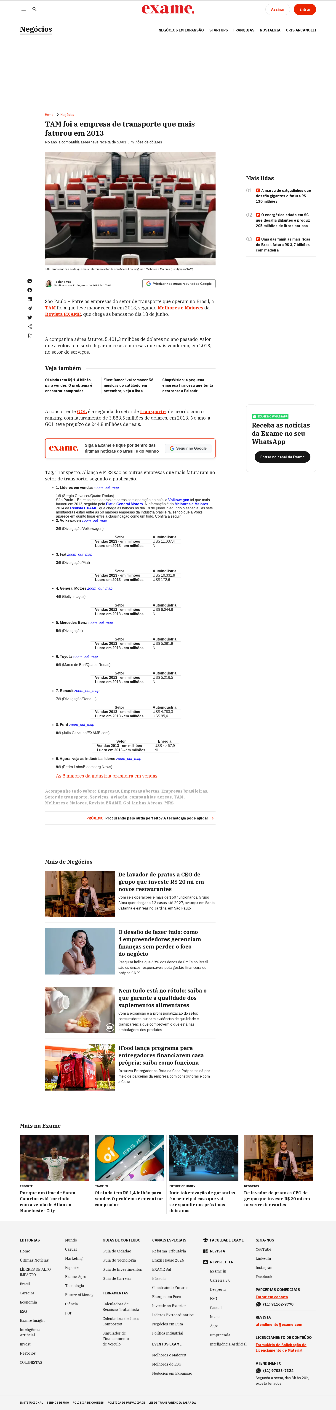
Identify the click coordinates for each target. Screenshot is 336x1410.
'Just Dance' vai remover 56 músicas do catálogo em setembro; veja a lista (128, 385)
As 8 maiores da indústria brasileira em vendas (106, 776)
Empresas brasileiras (184, 791)
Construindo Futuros (170, 1287)
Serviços (99, 797)
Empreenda (220, 1335)
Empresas (108, 791)
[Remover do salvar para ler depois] (29, 335)
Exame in (218, 1271)
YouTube (263, 1249)
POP (68, 1313)
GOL (82, 411)
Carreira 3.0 (220, 1280)
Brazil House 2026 (168, 1260)
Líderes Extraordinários (173, 1315)
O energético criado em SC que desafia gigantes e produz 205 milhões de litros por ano (283, 220)
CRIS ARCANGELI (301, 30)
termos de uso (58, 1402)
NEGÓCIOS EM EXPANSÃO (181, 30)
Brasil (25, 1284)
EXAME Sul (161, 1269)
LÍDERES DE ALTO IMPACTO (35, 1272)
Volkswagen (178, 500)
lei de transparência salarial (172, 1402)
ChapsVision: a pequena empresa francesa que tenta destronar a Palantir (187, 385)
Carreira (27, 1293)
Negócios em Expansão (172, 1373)
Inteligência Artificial (30, 1332)
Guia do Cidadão (117, 1251)
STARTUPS (218, 30)
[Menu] (23, 9)
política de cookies (88, 1402)
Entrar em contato (272, 1297)
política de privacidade (126, 1402)
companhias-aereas (150, 797)
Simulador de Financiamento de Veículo (116, 1338)
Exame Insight (32, 1320)
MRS (169, 803)
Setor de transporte (66, 797)
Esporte (72, 1267)
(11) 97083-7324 (278, 1370)
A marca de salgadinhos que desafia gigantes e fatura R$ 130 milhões (283, 196)
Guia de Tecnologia (119, 1260)
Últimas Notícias (34, 1260)
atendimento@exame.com (279, 1324)
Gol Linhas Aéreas (142, 803)
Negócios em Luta (167, 1324)
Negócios (36, 29)
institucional (31, 1402)
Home (49, 115)
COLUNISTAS (31, 1362)
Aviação (118, 797)
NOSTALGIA (270, 30)
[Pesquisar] (34, 9)
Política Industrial (167, 1333)
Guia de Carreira (117, 1278)
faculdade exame (227, 1240)
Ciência (71, 1304)
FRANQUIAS (243, 30)
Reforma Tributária (169, 1251)
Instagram (265, 1267)
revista (217, 1251)
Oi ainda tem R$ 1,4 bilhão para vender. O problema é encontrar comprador (68, 385)
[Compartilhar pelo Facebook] (29, 290)
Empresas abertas (140, 791)
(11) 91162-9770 (278, 1304)
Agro (214, 1326)
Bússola (159, 1278)
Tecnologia (74, 1285)
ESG (23, 1311)
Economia (28, 1302)
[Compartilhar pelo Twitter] (29, 317)
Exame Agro (75, 1276)
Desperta (218, 1289)
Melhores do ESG (166, 1364)
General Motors (129, 504)
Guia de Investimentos (122, 1269)
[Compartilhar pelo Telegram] (29, 308)
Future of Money (79, 1295)
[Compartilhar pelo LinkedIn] (29, 299)
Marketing (74, 1258)
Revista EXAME (83, 508)
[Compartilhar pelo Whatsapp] (29, 281)
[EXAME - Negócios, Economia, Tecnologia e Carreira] (168, 9)
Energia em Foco (166, 1296)
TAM (179, 797)
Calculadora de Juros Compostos (121, 1321)
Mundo (71, 1240)
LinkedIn (263, 1258)
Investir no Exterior (169, 1306)
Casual (71, 1249)
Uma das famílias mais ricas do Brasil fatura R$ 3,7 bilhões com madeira (283, 244)
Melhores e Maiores (66, 803)
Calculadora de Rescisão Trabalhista (121, 1307)
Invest (25, 1344)
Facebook (264, 1276)
